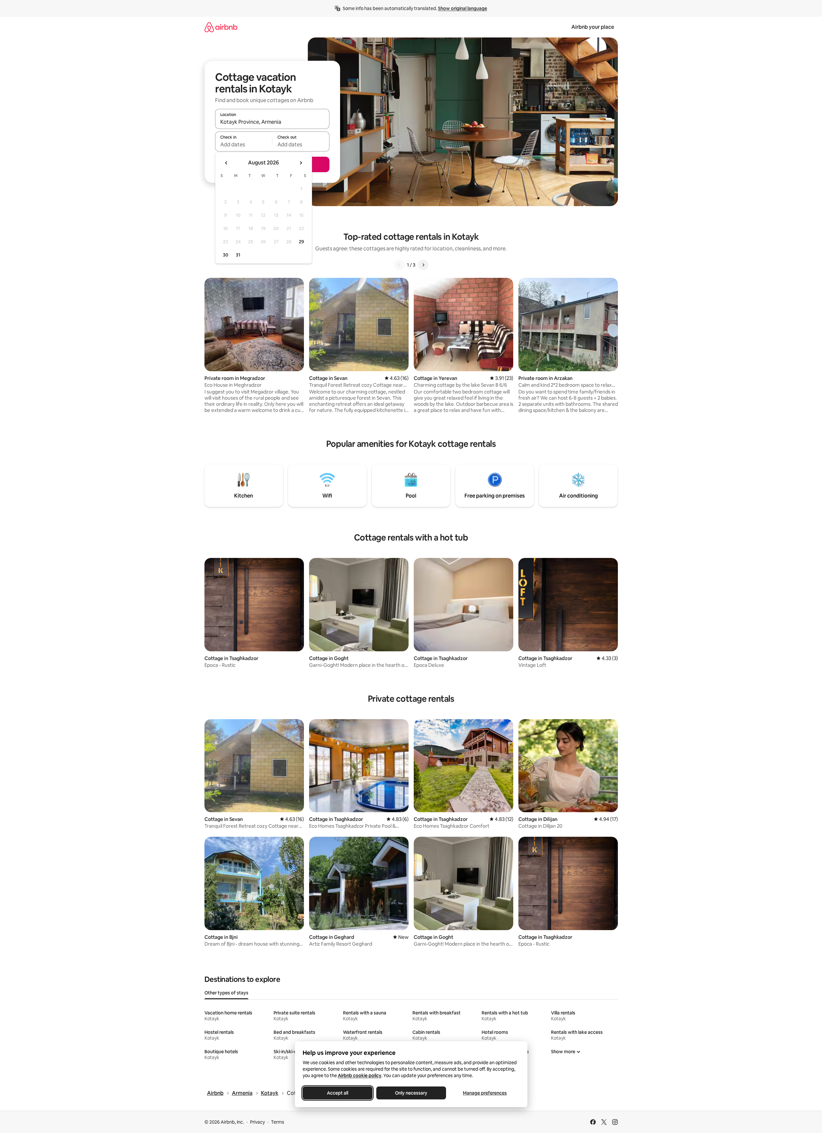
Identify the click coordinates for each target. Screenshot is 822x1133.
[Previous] (399, 265)
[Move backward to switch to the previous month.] (226, 163)
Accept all (337, 1093)
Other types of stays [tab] (226, 993)
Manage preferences (485, 1093)
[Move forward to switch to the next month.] (301, 163)
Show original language (462, 8)
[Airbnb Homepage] (220, 27)
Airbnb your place (592, 27)
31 (238, 255)
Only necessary (411, 1093)
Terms (277, 1122)
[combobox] (272, 122)
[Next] (423, 265)
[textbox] (243, 144)
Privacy (257, 1122)
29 (301, 242)
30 (225, 255)
